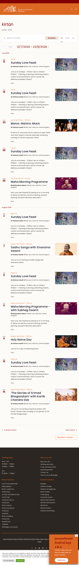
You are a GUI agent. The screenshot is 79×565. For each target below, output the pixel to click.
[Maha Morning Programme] (66, 183)
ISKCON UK (44, 505)
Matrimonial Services (47, 500)
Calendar (5, 524)
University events (46, 497)
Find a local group (8, 508)
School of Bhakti (46, 486)
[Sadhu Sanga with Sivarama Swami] (66, 249)
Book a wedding (7, 516)
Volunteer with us (8, 500)
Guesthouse (6, 522)
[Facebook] (32, 548)
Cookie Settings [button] (9, 561)
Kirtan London (45, 492)
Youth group (44, 494)
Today (10, 47)
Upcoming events (46, 470)
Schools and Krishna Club (10, 494)
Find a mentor (7, 505)
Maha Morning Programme (29, 182)
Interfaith (5, 513)
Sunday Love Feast (23, 63)
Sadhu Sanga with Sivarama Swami (30, 249)
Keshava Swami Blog (47, 511)
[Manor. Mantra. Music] (66, 125)
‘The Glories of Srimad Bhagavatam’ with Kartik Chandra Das (28, 396)
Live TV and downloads (10, 484)
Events (4, 30)
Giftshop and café (46, 464)
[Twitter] (35, 548)
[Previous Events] (2, 47)
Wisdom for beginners (48, 489)
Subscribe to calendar (65, 437)
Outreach (5, 511)
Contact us (44, 472)
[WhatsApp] (46, 548)
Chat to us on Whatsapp (48, 475)
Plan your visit (45, 462)
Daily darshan (6, 486)
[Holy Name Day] (66, 341)
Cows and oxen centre (48, 467)
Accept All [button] (20, 561)
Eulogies (43, 484)
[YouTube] (39, 548)
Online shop (6, 492)
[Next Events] (4, 47)
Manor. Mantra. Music (25, 123)
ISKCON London (45, 508)
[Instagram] (43, 548)
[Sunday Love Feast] (66, 64)
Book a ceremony (8, 489)
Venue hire (5, 519)
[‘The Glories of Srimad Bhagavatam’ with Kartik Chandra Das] (66, 395)
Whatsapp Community (10, 527)
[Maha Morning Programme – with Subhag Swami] (66, 308)
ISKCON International (47, 503)
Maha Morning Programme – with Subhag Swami (30, 308)
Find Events (51, 38)
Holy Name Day (21, 340)
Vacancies (5, 503)
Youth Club (6, 497)
